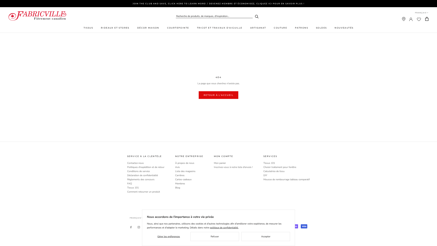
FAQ (129, 183)
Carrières (180, 175)
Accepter (265, 236)
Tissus (88, 27)
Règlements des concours (140, 179)
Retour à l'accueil (218, 95)
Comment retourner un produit (143, 191)
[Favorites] (419, 19)
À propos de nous (184, 163)
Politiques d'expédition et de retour (145, 167)
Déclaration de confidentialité (142, 175)
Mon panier (220, 163)
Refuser (215, 236)
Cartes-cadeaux (183, 179)
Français (420, 13)
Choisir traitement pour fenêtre (279, 167)
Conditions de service (138, 171)
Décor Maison (148, 27)
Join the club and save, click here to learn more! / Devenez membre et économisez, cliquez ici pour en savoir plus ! (219, 3)
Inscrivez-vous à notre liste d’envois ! (233, 167)
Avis (177, 167)
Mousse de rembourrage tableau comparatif (286, 179)
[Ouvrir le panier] (426, 19)
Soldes (321, 27)
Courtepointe (178, 27)
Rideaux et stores (115, 27)
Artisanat (258, 27)
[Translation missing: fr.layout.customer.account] (411, 19)
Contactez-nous (135, 163)
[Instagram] (139, 227)
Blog (177, 187)
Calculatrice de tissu (274, 171)
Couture (280, 27)
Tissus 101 (133, 187)
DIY (265, 175)
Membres (180, 183)
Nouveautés (344, 27)
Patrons (301, 27)
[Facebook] (131, 227)
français (135, 218)
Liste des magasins (185, 171)
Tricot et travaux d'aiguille (219, 27)
